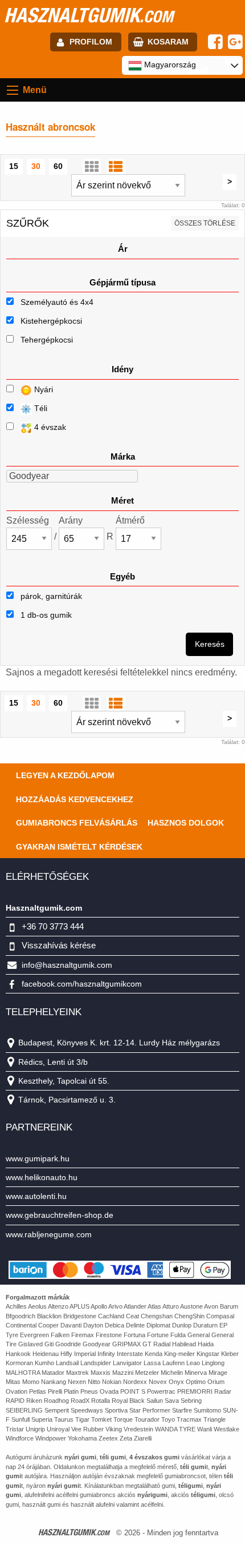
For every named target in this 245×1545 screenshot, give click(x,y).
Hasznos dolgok (186, 822)
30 (35, 166)
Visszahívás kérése (59, 945)
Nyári (42, 389)
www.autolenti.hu (36, 1196)
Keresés (209, 644)
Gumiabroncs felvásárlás (76, 822)
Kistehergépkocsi (51, 320)
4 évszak (49, 427)
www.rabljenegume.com (49, 1234)
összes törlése (204, 223)
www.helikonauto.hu (41, 1177)
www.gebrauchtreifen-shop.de (59, 1215)
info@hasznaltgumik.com (67, 964)
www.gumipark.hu (38, 1158)
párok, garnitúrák (50, 596)
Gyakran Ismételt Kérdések (79, 846)
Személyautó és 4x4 (57, 302)
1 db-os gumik (45, 614)
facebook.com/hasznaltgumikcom (82, 983)
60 (58, 166)
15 (13, 166)
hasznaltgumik (88, 15)
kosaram (168, 41)
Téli (39, 408)
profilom (91, 41)
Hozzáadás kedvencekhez (74, 799)
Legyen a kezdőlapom (65, 775)
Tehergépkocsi (47, 339)
